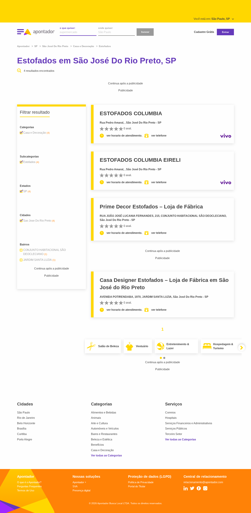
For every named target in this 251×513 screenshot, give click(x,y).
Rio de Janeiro (26, 417)
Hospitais (171, 417)
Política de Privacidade (141, 482)
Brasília (21, 428)
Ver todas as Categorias (106, 455)
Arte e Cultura (99, 423)
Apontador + (79, 482)
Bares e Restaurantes (104, 434)
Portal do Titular (136, 486)
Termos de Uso (25, 490)
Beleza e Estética (101, 439)
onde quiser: (105, 28)
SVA (75, 486)
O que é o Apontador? (29, 482)
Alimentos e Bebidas (103, 412)
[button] (161, 358)
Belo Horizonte (26, 423)
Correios (170, 412)
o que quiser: (67, 28)
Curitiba (22, 434)
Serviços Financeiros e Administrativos (188, 423)
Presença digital (81, 490)
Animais (96, 417)
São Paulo (23, 412)
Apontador (23, 46)
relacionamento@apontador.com (203, 482)
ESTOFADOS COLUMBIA (131, 113)
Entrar (225, 32)
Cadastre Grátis (204, 32)
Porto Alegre (24, 439)
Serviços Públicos (176, 428)
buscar (145, 32)
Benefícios (97, 444)
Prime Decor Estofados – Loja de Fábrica (151, 207)
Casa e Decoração (102, 450)
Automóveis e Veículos (105, 428)
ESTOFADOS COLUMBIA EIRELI (140, 160)
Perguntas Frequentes (29, 486)
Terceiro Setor (173, 434)
